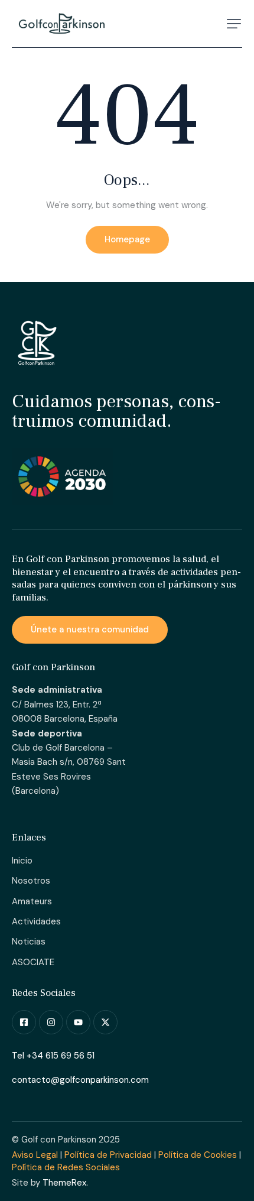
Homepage (127, 239)
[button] (234, 23)
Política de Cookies (197, 1155)
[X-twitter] (105, 1022)
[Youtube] (78, 1022)
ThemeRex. (65, 1183)
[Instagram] (51, 1022)
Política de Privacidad (108, 1155)
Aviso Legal (35, 1155)
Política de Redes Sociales (66, 1167)
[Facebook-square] (24, 1022)
